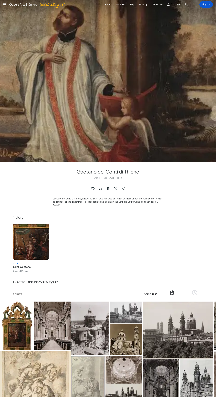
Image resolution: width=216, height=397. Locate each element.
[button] (4, 4)
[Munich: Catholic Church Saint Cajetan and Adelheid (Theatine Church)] (52, 326)
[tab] (172, 293)
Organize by (150, 293)
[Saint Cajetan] (17, 326)
